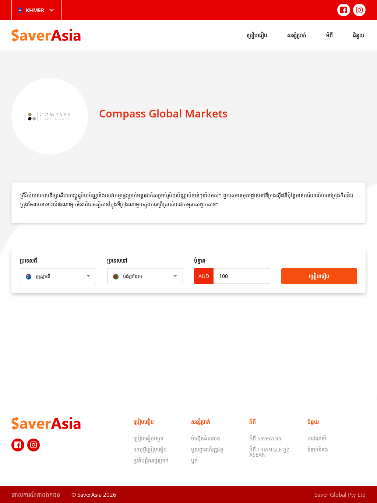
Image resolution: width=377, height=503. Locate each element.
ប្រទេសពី (28, 260)
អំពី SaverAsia (265, 438)
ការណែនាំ (316, 438)
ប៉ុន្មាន (199, 260)
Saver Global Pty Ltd (340, 494)
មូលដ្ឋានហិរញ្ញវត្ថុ (207, 449)
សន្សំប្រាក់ (296, 35)
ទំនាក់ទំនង (317, 449)
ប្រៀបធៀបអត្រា (148, 438)
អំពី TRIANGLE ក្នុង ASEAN (269, 452)
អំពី (329, 35)
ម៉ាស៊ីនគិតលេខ (205, 438)
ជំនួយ (358, 35)
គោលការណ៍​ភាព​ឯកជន (35, 494)
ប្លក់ (194, 460)
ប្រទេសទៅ (117, 260)
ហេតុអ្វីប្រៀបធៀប (150, 449)
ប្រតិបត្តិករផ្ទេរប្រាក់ (151, 460)
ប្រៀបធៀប (257, 35)
